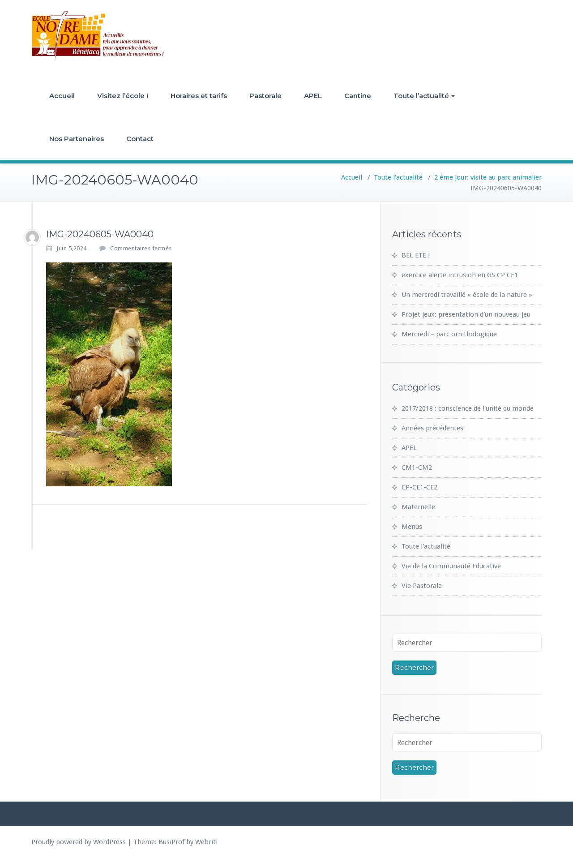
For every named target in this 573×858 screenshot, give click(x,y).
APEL (313, 95)
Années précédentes (432, 428)
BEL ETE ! (416, 255)
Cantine (357, 95)
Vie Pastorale (422, 586)
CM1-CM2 (417, 467)
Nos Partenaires (76, 138)
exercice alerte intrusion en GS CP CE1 (460, 275)
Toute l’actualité (421, 95)
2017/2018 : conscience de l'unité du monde (468, 408)
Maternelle (418, 507)
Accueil (62, 95)
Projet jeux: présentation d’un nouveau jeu (466, 314)
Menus (412, 527)
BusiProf (171, 842)
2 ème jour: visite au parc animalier (488, 177)
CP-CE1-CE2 (419, 487)
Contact (140, 138)
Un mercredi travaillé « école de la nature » (467, 295)
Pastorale (265, 95)
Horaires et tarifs (199, 95)
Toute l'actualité (398, 177)
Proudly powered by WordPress (78, 842)
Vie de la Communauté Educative (451, 566)
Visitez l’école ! (122, 95)
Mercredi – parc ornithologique (449, 334)
